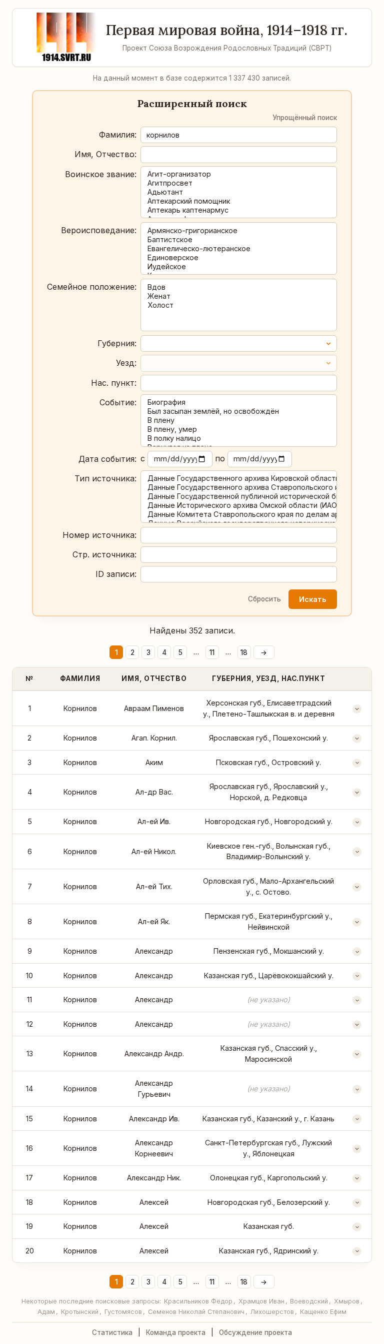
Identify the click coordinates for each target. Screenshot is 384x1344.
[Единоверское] (238, 257)
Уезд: (126, 363)
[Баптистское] (238, 239)
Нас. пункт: (113, 383)
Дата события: (107, 459)
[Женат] (238, 296)
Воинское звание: (100, 174)
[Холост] (238, 305)
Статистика (112, 1332)
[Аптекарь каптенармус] (238, 210)
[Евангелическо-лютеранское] (238, 248)
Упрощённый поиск (304, 118)
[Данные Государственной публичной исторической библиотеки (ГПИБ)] (238, 496)
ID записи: (116, 574)
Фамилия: (117, 135)
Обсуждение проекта (255, 1332)
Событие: (118, 402)
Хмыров (347, 1301)
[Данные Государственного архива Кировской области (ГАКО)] (238, 478)
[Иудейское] (238, 266)
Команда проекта (176, 1332)
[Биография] (238, 402)
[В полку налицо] (238, 438)
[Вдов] (238, 287)
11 (212, 652)
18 (244, 652)
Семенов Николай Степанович (196, 1311)
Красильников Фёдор (198, 1301)
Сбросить (264, 599)
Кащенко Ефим (323, 1311)
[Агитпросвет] (238, 183)
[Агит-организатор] (238, 174)
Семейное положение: (91, 287)
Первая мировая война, (227, 30)
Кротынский (79, 1311)
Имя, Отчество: (105, 154)
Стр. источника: (104, 554)
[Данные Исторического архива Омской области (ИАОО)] (238, 505)
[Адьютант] (238, 192)
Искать (312, 599)
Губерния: (117, 343)
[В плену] (238, 420)
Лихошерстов (272, 1311)
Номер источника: (99, 535)
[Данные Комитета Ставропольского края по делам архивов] (238, 514)
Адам (46, 1311)
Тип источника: (105, 478)
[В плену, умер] (238, 429)
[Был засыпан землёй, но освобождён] (238, 411)
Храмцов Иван (261, 1301)
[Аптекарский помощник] (238, 201)
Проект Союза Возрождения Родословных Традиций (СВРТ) (227, 48)
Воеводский (309, 1301)
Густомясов (123, 1311)
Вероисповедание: (98, 230)
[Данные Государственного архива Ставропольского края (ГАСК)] (238, 487)
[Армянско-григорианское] (238, 230)
